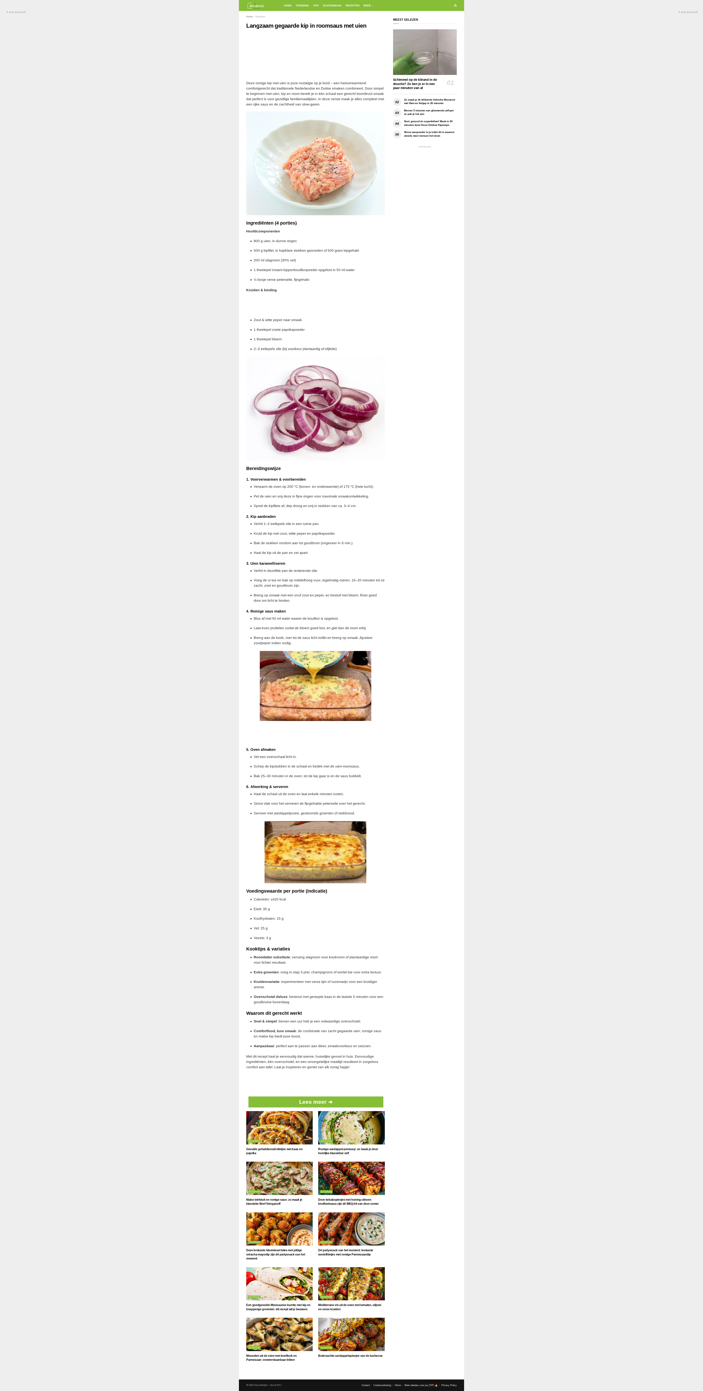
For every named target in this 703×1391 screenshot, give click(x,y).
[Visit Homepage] (262, 5)
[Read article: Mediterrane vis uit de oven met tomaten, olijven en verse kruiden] (351, 1284)
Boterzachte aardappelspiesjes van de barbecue (350, 1355)
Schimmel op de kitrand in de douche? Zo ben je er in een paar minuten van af (415, 84)
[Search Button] (455, 5)
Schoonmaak (332, 5)
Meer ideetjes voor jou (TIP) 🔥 (421, 1385)
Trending (302, 5)
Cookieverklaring (382, 1385)
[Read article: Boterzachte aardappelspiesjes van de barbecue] (351, 1334)
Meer (367, 5)
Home (288, 5)
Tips (316, 5)
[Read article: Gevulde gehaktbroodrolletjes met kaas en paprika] (279, 1127)
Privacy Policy (449, 1385)
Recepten (352, 5)
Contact (366, 1385)
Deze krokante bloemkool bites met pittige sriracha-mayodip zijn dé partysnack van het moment (275, 1254)
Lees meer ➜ (316, 1102)
